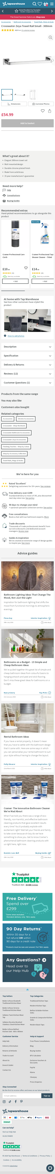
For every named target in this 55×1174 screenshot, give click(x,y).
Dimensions (19, 104)
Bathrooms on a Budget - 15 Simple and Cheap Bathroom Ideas (25, 663)
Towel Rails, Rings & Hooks (44, 22)
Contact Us (7, 1070)
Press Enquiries (36, 1082)
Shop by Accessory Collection (14, 453)
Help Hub (6, 1041)
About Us (6, 1060)
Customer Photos (45, 104)
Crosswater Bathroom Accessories (16, 432)
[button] (15, 320)
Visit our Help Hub (9, 1132)
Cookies (6, 1160)
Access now (23, 531)
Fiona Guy (8, 618)
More (46, 517)
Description (10, 346)
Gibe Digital (13, 1166)
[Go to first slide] (52, 11)
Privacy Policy (45, 1156)
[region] (27, 256)
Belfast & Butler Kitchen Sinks (39, 1011)
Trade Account (8, 1055)
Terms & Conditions (30, 1156)
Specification (11, 355)
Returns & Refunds (10, 1051)
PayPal (32, 1067)
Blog (32, 1046)
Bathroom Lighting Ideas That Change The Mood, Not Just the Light (27, 596)
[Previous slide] (2, 11)
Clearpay (33, 1077)
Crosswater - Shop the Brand (14, 426)
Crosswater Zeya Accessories (14, 439)
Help (9, 190)
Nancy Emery (9, 693)
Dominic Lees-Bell (11, 853)
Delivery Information (10, 1046)
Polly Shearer (9, 764)
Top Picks (45, 693)
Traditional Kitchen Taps (39, 1001)
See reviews (46, 486)
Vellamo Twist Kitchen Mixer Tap (13, 1016)
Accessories (6, 22)
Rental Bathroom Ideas (16, 736)
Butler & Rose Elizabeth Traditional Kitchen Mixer (12, 1002)
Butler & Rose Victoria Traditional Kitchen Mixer (12, 1009)
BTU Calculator (35, 1055)
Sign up (47, 1096)
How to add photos (16, 336)
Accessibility (17, 1160)
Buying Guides (13, 200)
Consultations (13, 195)
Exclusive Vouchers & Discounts (38, 1061)
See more (26, 543)
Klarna (32, 1072)
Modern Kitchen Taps (38, 1005)
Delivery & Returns (14, 364)
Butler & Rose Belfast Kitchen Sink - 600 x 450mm (13, 1030)
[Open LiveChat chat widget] (50, 1168)
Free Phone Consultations (40, 1041)
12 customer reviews (28, 30)
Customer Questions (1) (17, 382)
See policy (30, 498)
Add (21, 281)
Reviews (8, 373)
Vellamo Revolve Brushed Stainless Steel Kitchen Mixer (14, 1023)
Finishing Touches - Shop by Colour (16, 446)
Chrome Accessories (26, 419)
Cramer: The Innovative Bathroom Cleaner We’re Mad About (27, 810)
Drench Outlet (8, 1065)
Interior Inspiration (41, 618)
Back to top (27, 989)
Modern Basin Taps (37, 1024)
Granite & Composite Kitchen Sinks (41, 1018)
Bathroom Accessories (22, 22)
